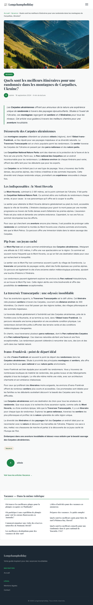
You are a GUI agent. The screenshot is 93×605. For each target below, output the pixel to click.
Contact (7, 590)
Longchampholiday (18, 4)
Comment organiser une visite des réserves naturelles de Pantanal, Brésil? (23, 524)
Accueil (7, 13)
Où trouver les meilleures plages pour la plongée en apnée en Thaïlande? (22, 505)
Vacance (14, 13)
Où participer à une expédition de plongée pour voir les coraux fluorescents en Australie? (23, 515)
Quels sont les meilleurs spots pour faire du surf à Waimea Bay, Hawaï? (68, 519)
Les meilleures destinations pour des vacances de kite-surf (21, 532)
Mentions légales (10, 586)
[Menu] (86, 4)
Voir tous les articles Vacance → (18, 475)
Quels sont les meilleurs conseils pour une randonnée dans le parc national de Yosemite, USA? (68, 528)
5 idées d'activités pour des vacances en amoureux (66, 505)
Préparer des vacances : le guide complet (67, 512)
